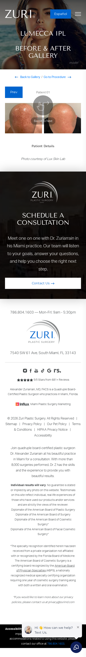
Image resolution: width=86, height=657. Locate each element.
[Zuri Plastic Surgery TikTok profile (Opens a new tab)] (43, 370)
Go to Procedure (55, 77)
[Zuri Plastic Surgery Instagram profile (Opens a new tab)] (26, 370)
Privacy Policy (32, 424)
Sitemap (11, 424)
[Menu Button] (78, 14)
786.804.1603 (22, 312)
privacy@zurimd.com (61, 602)
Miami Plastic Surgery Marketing (50, 404)
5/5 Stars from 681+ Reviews (51, 379)
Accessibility (43, 435)
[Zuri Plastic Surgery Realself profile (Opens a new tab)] (58, 370)
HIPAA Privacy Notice (52, 429)
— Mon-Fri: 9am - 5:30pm (43, 312)
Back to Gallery (30, 77)
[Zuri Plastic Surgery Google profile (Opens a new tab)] (50, 370)
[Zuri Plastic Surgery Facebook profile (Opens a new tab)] (32, 370)
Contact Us (41, 283)
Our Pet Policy (57, 424)
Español (60, 14)
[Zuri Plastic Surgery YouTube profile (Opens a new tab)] (37, 370)
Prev (13, 92)
